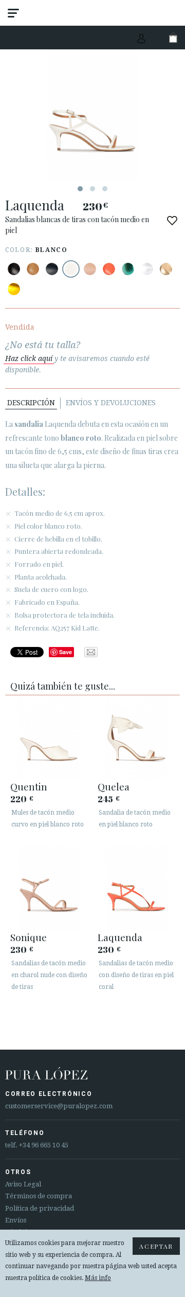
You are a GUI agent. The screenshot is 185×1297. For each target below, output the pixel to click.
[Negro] (14, 269)
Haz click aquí (28, 358)
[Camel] (33, 269)
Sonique (28, 937)
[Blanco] (71, 269)
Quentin (28, 786)
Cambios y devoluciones (74, 38)
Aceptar (156, 1246)
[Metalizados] (128, 269)
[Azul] (52, 269)
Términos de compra (38, 1196)
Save (65, 652)
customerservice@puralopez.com (59, 1106)
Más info (98, 1278)
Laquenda (120, 937)
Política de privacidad (39, 1208)
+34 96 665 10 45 (43, 1145)
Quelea (114, 786)
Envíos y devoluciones (111, 403)
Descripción (31, 403)
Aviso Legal (23, 1184)
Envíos (15, 1220)
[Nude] (90, 269)
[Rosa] (109, 269)
